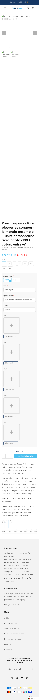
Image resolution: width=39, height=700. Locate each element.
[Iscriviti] (32, 669)
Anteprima (19, 451)
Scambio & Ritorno (12, 628)
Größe (5, 260)
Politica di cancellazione (14, 634)
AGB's (6, 618)
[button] (4, 8)
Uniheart (16, 696)
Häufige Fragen (10, 623)
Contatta (8, 650)
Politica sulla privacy (12, 639)
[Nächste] (35, 33)
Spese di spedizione (19, 247)
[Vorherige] (4, 33)
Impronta (8, 644)
